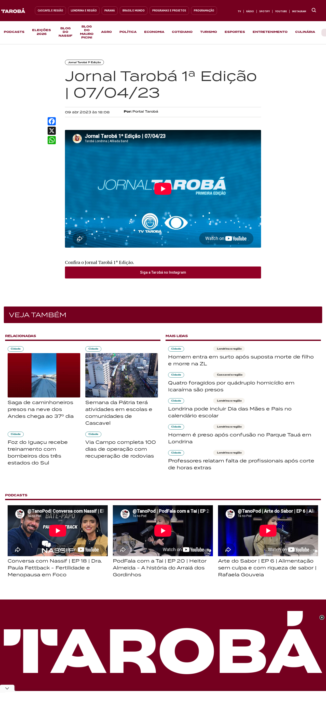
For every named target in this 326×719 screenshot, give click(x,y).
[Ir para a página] (314, 10)
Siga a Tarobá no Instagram (163, 272)
